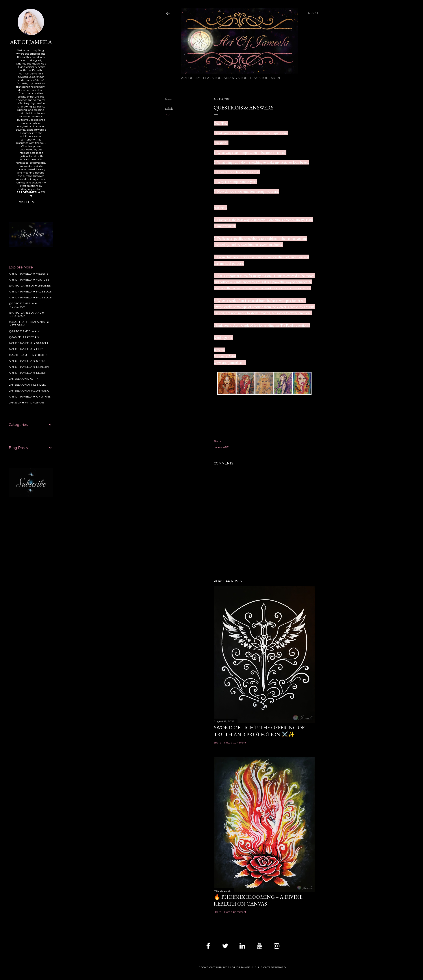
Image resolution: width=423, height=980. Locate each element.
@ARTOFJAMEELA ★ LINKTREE (30, 285)
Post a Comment (235, 742)
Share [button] (168, 99)
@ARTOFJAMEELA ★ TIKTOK (28, 355)
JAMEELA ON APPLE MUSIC (27, 384)
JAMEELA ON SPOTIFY (24, 378)
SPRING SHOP (235, 78)
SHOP (216, 78)
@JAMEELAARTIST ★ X (24, 337)
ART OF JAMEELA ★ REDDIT (27, 372)
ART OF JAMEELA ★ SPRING (27, 360)
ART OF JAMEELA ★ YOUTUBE (29, 279)
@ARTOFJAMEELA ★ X (24, 331)
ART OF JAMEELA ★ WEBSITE (28, 273)
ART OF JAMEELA (195, 78)
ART (168, 115)
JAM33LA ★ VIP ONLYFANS (26, 402)
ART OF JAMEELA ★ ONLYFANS (29, 396)
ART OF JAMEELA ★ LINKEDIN (29, 366)
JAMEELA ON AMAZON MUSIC (29, 390)
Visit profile (31, 202)
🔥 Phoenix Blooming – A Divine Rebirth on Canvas (258, 900)
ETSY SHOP (259, 78)
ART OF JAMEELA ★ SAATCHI (28, 343)
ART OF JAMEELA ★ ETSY (26, 349)
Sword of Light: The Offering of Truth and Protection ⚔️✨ (259, 731)
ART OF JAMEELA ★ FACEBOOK (30, 291)
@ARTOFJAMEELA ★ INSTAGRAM (23, 305)
